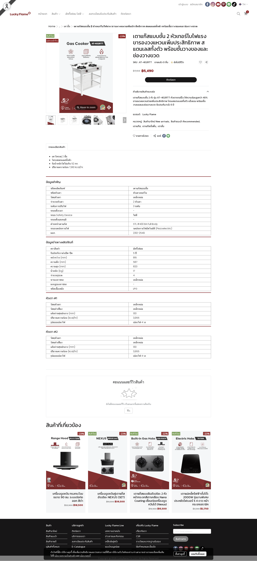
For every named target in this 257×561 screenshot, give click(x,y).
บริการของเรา (78, 536)
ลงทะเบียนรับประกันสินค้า (102, 14)
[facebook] (207, 4)
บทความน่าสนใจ (112, 531)
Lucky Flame (149, 114)
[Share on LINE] (168, 136)
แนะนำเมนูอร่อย (112, 546)
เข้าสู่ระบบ (183, 4)
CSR (138, 536)
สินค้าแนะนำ (51, 536)
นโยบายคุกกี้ (85, 555)
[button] (243, 4)
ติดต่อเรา (126, 14)
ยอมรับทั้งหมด (197, 554)
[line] (229, 4)
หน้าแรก (42, 14)
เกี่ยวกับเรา (141, 531)
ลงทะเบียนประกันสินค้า (82, 541)
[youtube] (218, 4)
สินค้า (55, 14)
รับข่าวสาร (181, 539)
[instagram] (212, 4)
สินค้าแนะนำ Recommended (185, 121)
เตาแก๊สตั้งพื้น (149, 126)
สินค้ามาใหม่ (51, 531)
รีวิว (128, 410)
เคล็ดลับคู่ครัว (111, 541)
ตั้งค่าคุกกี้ (180, 554)
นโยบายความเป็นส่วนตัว (65, 555)
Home (51, 26)
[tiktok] (234, 4)
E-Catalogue (78, 546)
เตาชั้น (67, 26)
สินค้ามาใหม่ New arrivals (156, 121)
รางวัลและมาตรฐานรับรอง (148, 541)
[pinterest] (223, 4)
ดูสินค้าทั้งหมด (52, 546)
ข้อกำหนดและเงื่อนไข (146, 546)
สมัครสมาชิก (196, 4)
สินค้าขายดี (51, 541)
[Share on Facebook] (164, 136)
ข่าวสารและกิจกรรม (114, 536)
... (59, 26)
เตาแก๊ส (137, 126)
